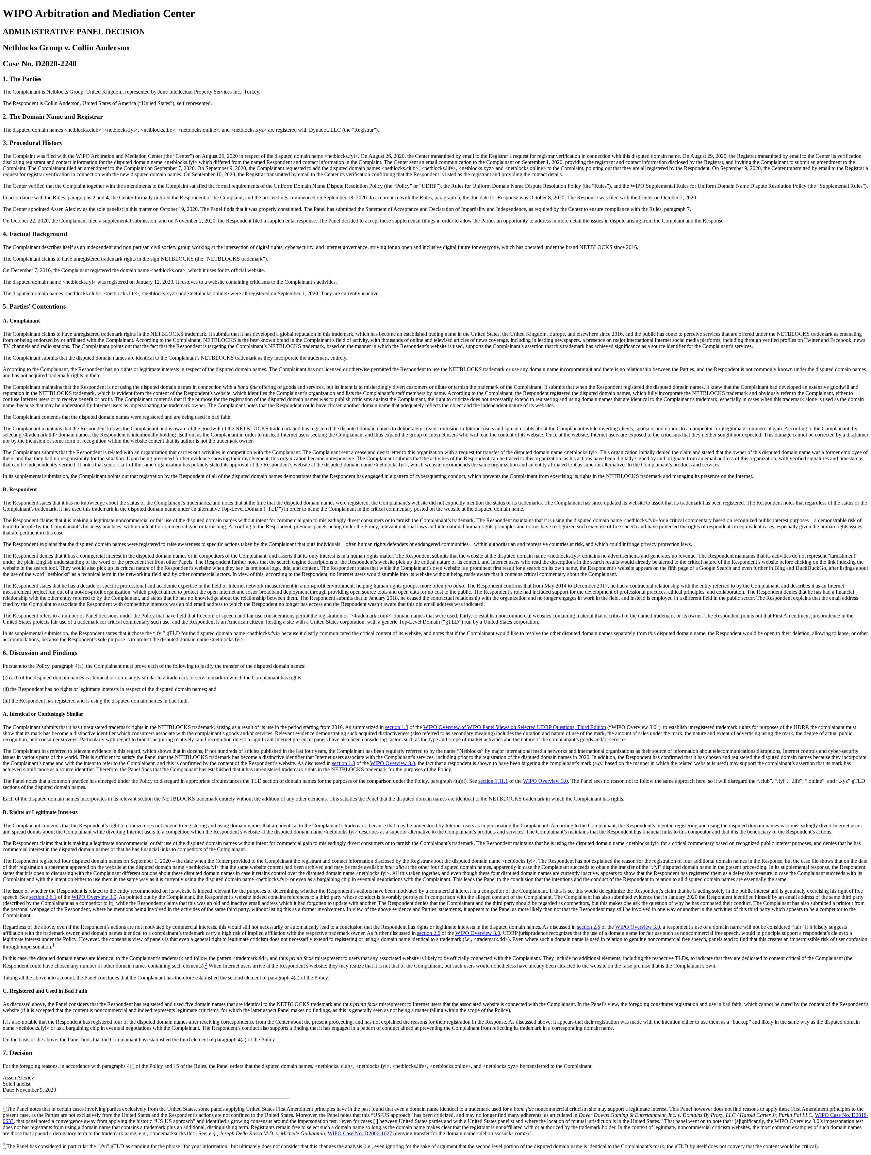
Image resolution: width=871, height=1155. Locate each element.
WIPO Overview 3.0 (392, 763)
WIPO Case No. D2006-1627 (360, 1133)
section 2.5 (588, 927)
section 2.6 (428, 933)
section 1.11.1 (493, 781)
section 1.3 (396, 727)
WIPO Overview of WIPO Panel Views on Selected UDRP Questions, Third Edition (514, 727)
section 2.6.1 (42, 897)
